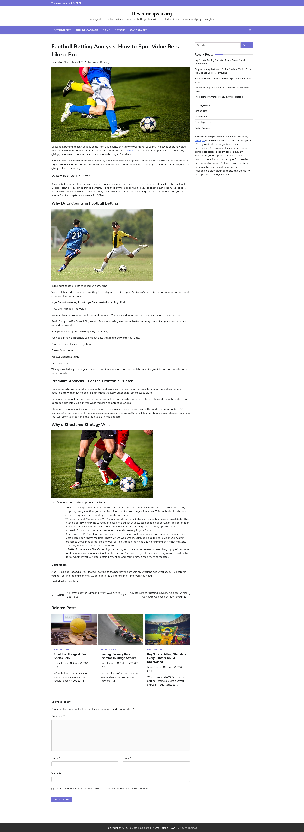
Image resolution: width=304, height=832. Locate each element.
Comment (58, 716)
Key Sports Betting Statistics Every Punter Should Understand (166, 658)
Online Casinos (87, 30)
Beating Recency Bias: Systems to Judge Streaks (118, 656)
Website (56, 773)
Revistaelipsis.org (152, 14)
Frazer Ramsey (101, 62)
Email (127, 757)
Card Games (138, 30)
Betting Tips (62, 30)
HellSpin (200, 140)
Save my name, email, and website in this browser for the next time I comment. (102, 788)
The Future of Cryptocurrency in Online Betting (219, 96)
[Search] (250, 30)
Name (55, 757)
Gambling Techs (114, 30)
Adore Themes (188, 827)
